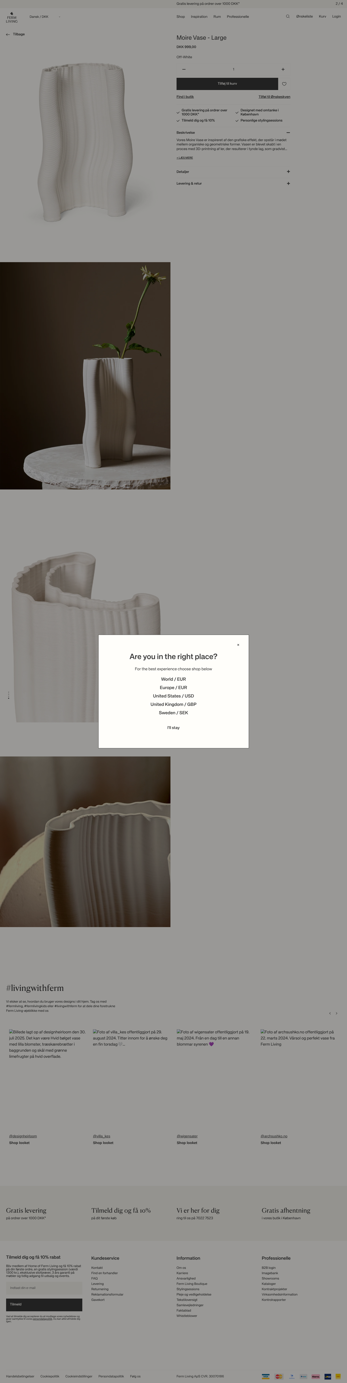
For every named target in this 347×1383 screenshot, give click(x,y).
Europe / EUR (173, 688)
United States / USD (173, 696)
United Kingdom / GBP (173, 705)
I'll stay (173, 728)
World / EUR (173, 679)
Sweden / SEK (173, 713)
